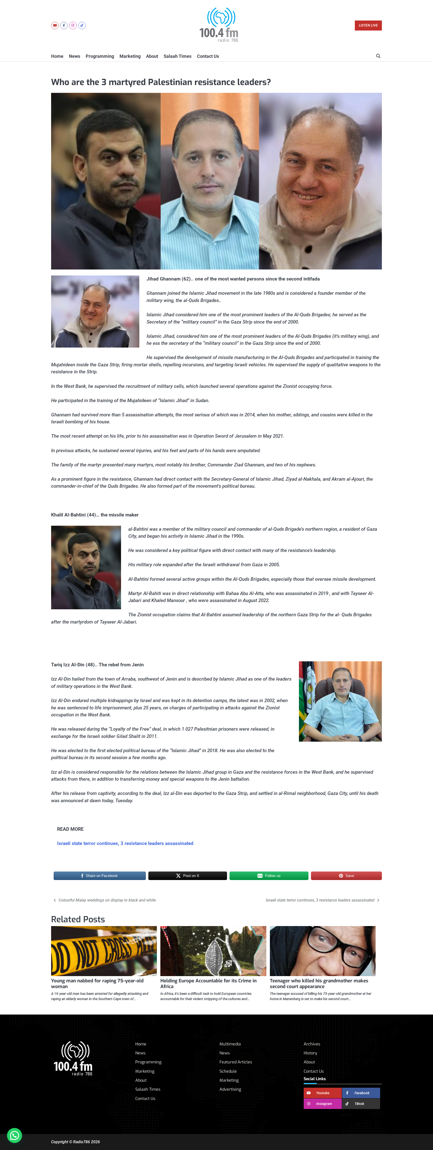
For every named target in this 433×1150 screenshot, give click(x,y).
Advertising (230, 1089)
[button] (14, 1135)
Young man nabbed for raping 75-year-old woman (97, 984)
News (74, 56)
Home (57, 56)
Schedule (228, 1071)
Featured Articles (236, 1062)
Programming (100, 56)
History (310, 1053)
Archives (312, 1044)
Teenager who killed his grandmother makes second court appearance (319, 984)
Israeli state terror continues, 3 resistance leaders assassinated (125, 843)
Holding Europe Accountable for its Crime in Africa (208, 984)
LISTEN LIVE (368, 25)
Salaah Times (177, 56)
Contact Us (208, 56)
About (152, 56)
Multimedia (230, 1044)
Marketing (130, 56)
